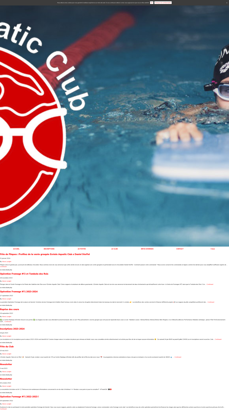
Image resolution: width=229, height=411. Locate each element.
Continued (3, 266)
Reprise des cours (9, 309)
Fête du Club (7, 346)
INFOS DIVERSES (147, 249)
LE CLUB (114, 249)
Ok (152, 2)
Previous (3, 123)
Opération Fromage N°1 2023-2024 (19, 291)
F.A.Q (213, 249)
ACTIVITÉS (82, 249)
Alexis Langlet (6, 261)
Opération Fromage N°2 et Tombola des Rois (24, 273)
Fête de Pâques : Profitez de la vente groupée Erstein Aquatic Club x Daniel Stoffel (45, 254)
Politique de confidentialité (163, 2)
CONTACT (180, 249)
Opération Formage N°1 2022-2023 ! (19, 396)
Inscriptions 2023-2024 (12, 328)
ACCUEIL (16, 249)
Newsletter (6, 364)
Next (226, 123)
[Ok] (227, 3)
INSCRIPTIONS (49, 249)
